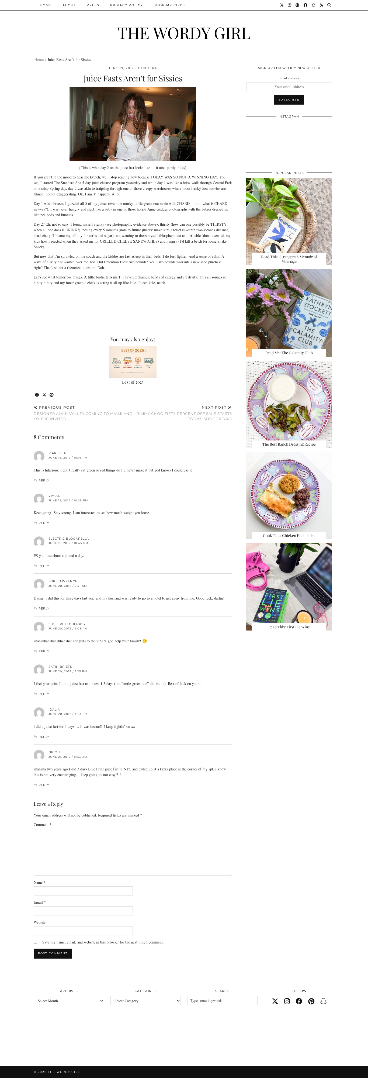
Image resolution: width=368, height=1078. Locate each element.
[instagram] (287, 1001)
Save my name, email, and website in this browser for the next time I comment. (103, 942)
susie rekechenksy (67, 624)
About (69, 5)
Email (40, 902)
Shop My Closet (171, 5)
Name (40, 882)
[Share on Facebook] (37, 395)
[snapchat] (323, 1001)
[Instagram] (290, 5)
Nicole (54, 752)
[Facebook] (306, 5)
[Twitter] (282, 5)
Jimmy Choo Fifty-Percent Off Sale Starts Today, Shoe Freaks (184, 413)
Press (93, 5)
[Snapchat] (314, 5)
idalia (54, 709)
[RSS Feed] (322, 5)
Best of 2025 (132, 382)
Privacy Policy (126, 5)
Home (46, 5)
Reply (44, 480)
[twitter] (275, 1001)
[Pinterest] (298, 5)
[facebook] (299, 1001)
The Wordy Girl (184, 32)
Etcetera (147, 68)
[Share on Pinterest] (51, 395)
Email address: (289, 77)
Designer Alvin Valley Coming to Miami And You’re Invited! (83, 413)
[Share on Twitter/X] (44, 395)
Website (40, 922)
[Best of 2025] (133, 362)
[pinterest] (311, 1001)
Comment (42, 824)
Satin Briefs (60, 667)
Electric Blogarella (68, 538)
